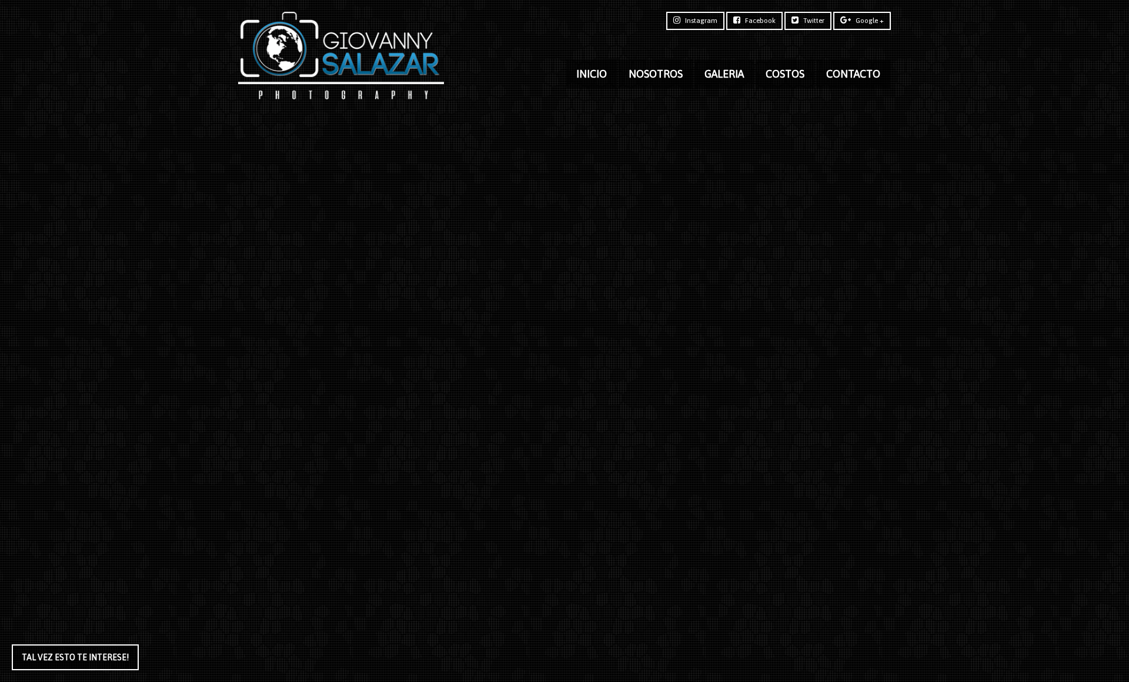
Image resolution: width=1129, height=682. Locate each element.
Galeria (724, 74)
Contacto (853, 74)
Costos (785, 74)
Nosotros (656, 74)
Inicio (591, 74)
